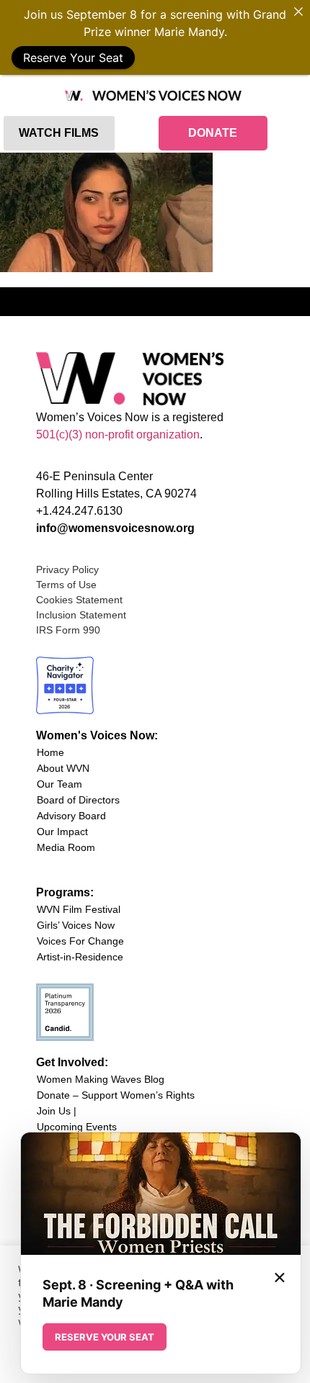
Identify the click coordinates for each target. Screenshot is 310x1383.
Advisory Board (71, 815)
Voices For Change (80, 941)
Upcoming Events (77, 1126)
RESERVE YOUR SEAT (104, 1337)
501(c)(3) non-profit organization (118, 434)
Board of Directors (78, 800)
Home (50, 752)
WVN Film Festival (78, 909)
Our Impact (62, 831)
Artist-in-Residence (80, 957)
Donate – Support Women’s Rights (116, 1095)
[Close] (298, 11)
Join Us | (56, 1111)
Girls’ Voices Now (76, 925)
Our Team (59, 784)
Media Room (66, 847)
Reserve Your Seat (73, 57)
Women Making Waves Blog (100, 1079)
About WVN (63, 768)
